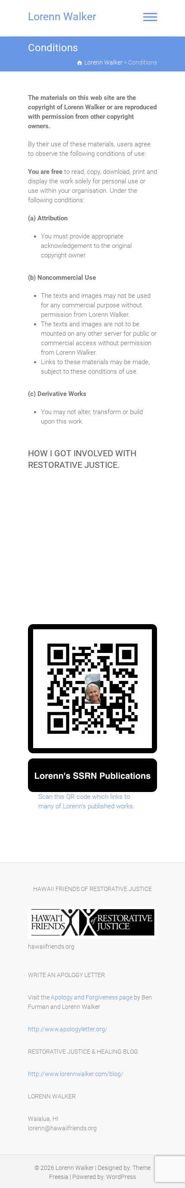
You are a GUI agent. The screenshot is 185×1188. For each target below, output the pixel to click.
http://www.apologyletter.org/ (68, 1029)
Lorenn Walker (62, 16)
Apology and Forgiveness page (92, 997)
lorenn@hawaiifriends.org (62, 1128)
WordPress (121, 1176)
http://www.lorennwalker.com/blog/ (75, 1073)
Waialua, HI (43, 1118)
